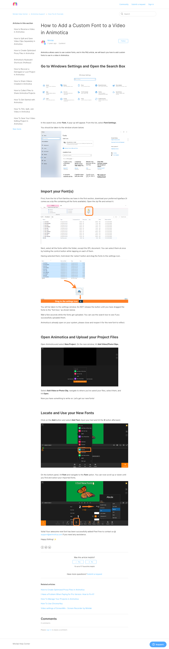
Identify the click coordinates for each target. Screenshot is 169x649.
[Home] (15, 5)
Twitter (46, 547)
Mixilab (51, 40)
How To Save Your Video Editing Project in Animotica (24, 121)
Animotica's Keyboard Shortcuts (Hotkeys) (23, 61)
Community (124, 4)
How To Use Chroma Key (52, 603)
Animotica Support (38, 14)
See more (17, 129)
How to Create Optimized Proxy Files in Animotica (25, 51)
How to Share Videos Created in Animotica (23, 82)
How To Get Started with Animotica (24, 101)
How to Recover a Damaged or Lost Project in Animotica (24, 72)
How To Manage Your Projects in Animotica (60, 599)
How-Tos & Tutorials (55, 14)
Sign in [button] (151, 4)
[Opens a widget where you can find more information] (158, 645)
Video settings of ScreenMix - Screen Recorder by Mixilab (66, 608)
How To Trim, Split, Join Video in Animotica (24, 110)
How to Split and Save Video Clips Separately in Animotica (24, 41)
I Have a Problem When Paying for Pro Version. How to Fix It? (67, 594)
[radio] (78, 562)
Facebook (42, 547)
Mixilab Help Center (20, 14)
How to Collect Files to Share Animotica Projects (24, 91)
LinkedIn (49, 547)
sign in (48, 630)
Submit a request (138, 4)
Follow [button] (123, 41)
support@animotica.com (51, 534)
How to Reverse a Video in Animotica (24, 30)
